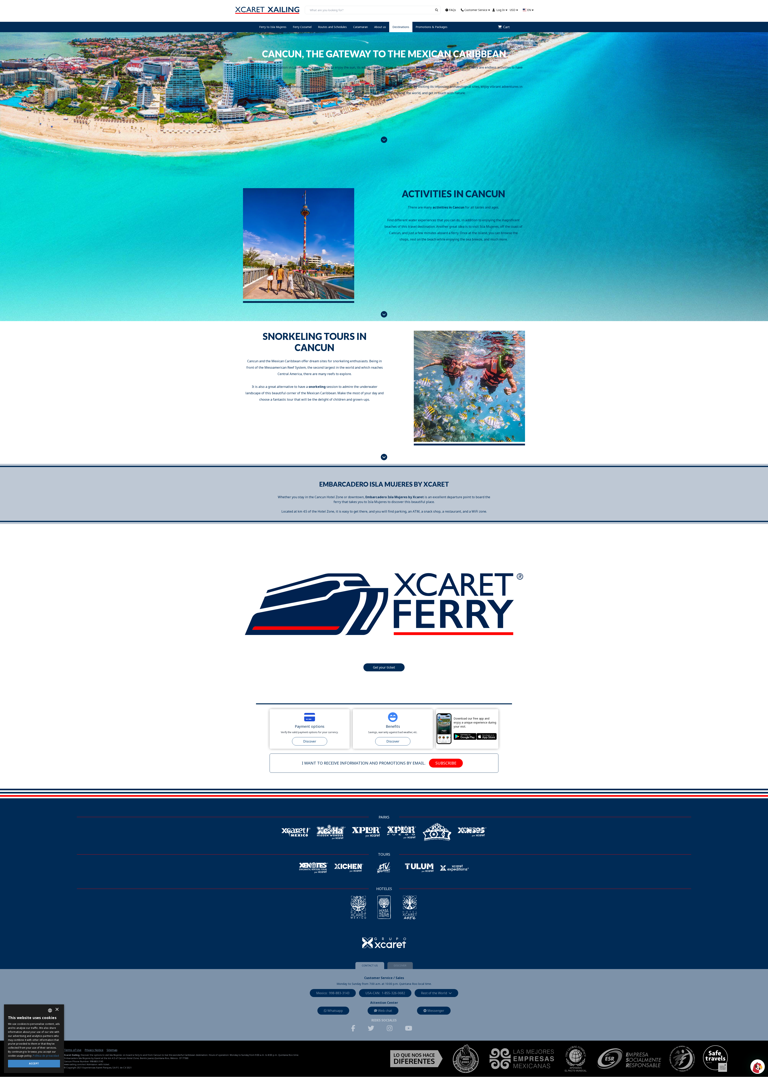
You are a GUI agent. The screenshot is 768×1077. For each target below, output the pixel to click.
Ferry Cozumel (302, 27)
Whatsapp (335, 1010)
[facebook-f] (355, 1028)
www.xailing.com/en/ (75, 1064)
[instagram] (392, 1028)
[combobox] (50, 1010)
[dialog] (34, 1038)
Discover (309, 741)
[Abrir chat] (757, 1066)
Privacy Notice (94, 1050)
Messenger (435, 1010)
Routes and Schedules (332, 27)
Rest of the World (434, 993)
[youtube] (411, 1028)
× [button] (57, 1010)
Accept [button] (34, 1063)
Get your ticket (384, 667)
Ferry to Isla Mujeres (272, 27)
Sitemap (112, 1050)
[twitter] (373, 1028)
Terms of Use (72, 1050)
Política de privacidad (46, 1055)
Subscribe (445, 763)
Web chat (385, 1010)
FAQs (452, 10)
